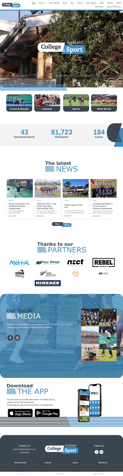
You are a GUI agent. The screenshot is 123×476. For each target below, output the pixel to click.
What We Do (102, 463)
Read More (12, 216)
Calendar (48, 463)
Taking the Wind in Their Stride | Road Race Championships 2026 (46, 206)
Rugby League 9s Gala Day (73, 206)
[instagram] (17, 338)
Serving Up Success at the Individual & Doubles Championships (19, 206)
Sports (75, 463)
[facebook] (10, 338)
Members (62, 474)
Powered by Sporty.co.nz (24, 474)
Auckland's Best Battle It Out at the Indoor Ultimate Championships (103, 206)
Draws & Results (20, 463)
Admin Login (100, 474)
